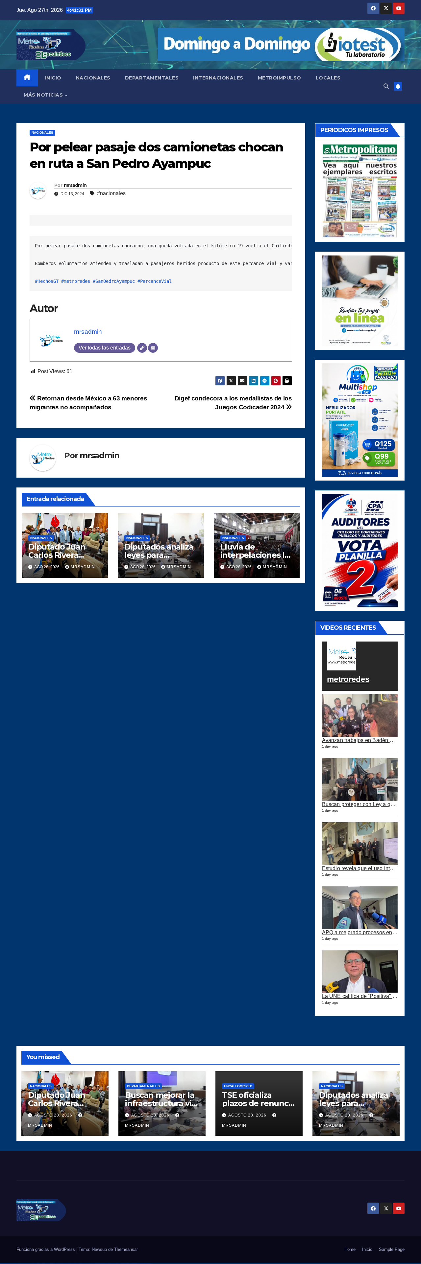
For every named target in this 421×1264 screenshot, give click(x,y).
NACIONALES (93, 78)
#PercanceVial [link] (154, 281)
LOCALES (328, 78)
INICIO (53, 78)
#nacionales (111, 193)
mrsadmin (75, 185)
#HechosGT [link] (47, 281)
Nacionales (42, 132)
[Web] (142, 348)
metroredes (348, 679)
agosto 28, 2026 (54, 1115)
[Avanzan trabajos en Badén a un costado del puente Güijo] (360, 715)
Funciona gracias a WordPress (46, 1249)
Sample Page (392, 1249)
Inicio (367, 1249)
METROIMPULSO (279, 78)
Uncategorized (238, 1086)
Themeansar (126, 1249)
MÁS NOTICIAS (44, 95)
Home (350, 1249)
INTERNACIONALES (218, 78)
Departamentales (143, 1086)
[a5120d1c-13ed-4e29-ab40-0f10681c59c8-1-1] (360, 300)
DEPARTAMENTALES (152, 78)
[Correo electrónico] (153, 348)
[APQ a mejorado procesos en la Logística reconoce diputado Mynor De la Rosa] (360, 907)
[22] (360, 419)
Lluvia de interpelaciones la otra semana (254, 555)
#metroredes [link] (75, 281)
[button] (386, 86)
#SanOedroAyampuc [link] (114, 281)
